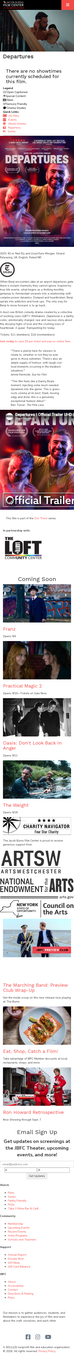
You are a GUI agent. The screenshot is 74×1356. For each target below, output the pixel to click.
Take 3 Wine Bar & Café (23, 1208)
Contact (13, 1290)
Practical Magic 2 (22, 686)
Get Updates (37, 1176)
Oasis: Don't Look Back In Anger (32, 745)
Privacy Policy (46, 1351)
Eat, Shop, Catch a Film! (30, 1051)
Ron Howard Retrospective (33, 1112)
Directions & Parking (20, 1294)
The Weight (16, 805)
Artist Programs (17, 1236)
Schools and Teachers (22, 1239)
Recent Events (17, 1232)
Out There (41, 518)
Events (11, 120)
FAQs (11, 1204)
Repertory (13, 128)
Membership (15, 1224)
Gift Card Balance (19, 1267)
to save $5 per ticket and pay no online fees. (35, 341)
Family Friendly (17, 1201)
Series (10, 131)
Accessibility (15, 1286)
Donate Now (16, 1259)
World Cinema (16, 124)
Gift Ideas (14, 1263)
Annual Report (17, 1255)
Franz (9, 629)
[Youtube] (48, 1337)
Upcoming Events (19, 1228)
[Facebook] (28, 1337)
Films (11, 1193)
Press (11, 1298)
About (12, 1282)
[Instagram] (37, 1337)
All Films (13, 116)
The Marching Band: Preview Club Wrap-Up (35, 987)
